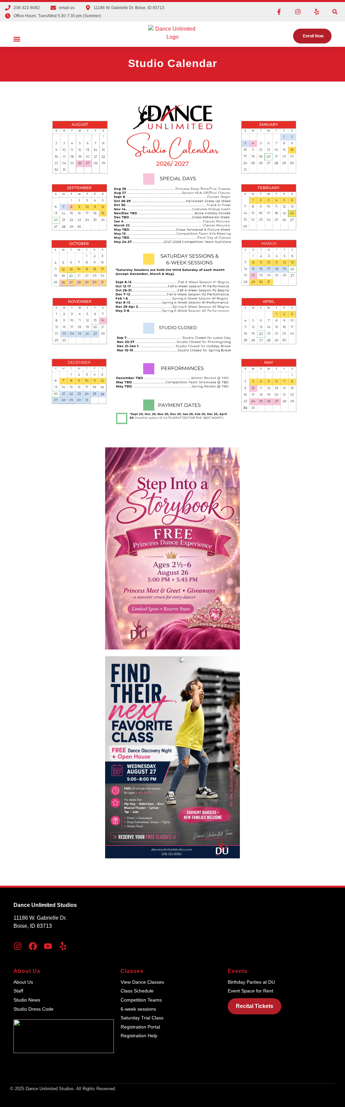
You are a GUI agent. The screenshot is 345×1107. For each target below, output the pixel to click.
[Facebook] (33, 946)
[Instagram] (298, 12)
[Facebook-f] (279, 12)
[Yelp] (317, 12)
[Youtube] (48, 946)
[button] (335, 12)
